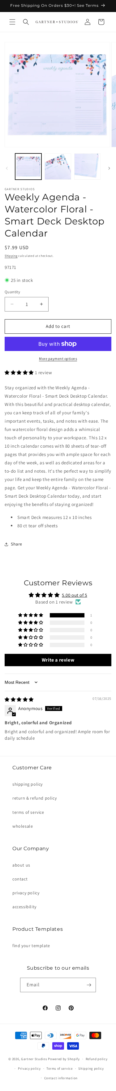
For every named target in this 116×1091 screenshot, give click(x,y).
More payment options (58, 358)
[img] (19, 699)
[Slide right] (109, 168)
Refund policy (97, 1059)
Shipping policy (91, 1068)
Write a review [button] (58, 660)
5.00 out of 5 (74, 595)
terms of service (28, 812)
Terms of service (59, 1068)
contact (20, 879)
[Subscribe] (89, 985)
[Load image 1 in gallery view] (28, 166)
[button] (12, 22)
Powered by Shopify (64, 1059)
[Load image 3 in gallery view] (87, 166)
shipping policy (27, 784)
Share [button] (16, 544)
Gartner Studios (34, 1059)
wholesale (22, 826)
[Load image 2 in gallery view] (58, 166)
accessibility (24, 906)
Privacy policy (29, 1068)
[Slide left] (7, 168)
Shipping (11, 256)
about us (21, 865)
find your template (31, 945)
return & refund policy (34, 798)
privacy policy (25, 893)
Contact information (61, 1078)
